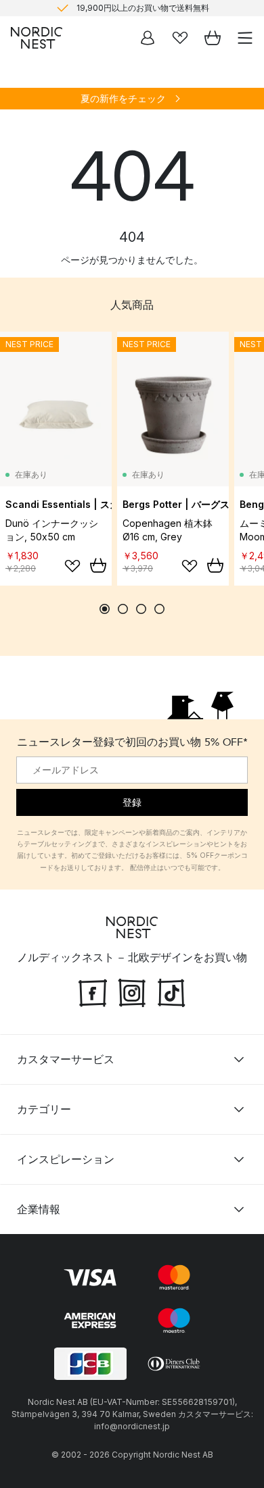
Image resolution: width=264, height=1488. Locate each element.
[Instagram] (132, 991)
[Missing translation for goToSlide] (123, 609)
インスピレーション (65, 1159)
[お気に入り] (180, 38)
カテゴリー (44, 1109)
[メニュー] (245, 38)
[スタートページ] (36, 38)
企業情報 (38, 1209)
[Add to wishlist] (72, 566)
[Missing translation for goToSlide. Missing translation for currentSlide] (105, 609)
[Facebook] (92, 991)
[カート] (212, 38)
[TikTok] (171, 991)
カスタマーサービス (65, 1059)
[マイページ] (147, 38)
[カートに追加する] (98, 565)
